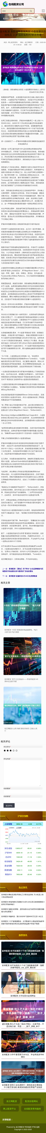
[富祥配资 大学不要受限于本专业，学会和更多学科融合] (23, 1041)
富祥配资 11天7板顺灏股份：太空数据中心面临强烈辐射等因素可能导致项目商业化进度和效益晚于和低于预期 (22, 922)
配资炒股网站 (31, 1101)
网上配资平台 (9, 1108)
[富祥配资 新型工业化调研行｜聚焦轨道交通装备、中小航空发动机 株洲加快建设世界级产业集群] (23, 1072)
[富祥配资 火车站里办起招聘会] (23, 982)
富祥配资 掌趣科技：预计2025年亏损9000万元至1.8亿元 (22, 916)
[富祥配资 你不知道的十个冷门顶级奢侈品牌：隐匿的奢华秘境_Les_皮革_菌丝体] (23, 952)
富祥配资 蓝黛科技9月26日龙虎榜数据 (23, 576)
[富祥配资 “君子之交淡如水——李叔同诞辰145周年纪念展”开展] (22, 656)
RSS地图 (28, 1127)
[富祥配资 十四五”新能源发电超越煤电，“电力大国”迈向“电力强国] (22, 607)
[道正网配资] (13, 4)
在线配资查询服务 (32, 1108)
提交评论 (9, 805)
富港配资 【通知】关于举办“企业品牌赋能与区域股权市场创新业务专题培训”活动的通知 (22, 569)
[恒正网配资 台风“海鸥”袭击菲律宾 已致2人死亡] (22, 705)
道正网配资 (11, 1101)
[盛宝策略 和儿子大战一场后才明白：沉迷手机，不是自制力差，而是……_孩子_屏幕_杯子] (23, 1011)
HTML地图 (36, 1127)
